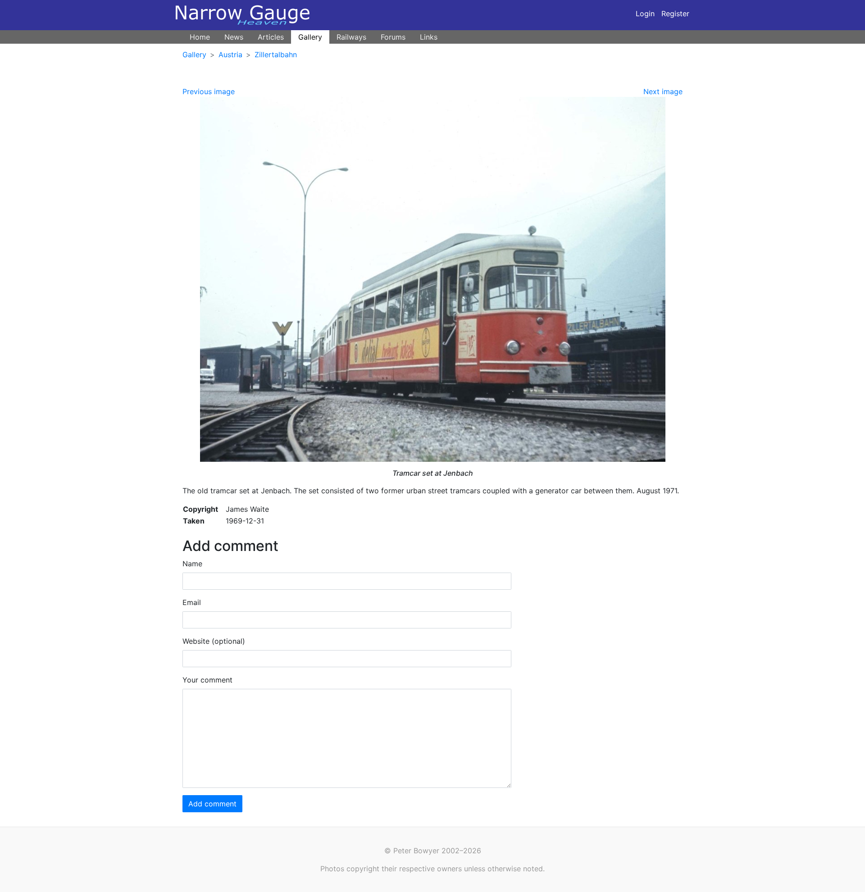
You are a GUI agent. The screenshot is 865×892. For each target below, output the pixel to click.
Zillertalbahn (276, 54)
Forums (393, 36)
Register (675, 13)
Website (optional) (213, 641)
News (233, 36)
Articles (271, 36)
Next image (663, 91)
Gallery (310, 36)
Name (192, 563)
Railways (351, 36)
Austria (230, 54)
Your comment (207, 679)
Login (645, 13)
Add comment (212, 803)
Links (428, 36)
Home (200, 36)
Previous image (208, 91)
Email (191, 602)
